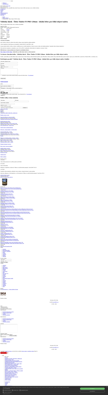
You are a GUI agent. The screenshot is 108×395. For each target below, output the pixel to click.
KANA (4, 275)
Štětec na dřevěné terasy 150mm (6, 199)
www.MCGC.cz (55, 302)
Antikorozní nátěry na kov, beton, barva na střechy (9, 133)
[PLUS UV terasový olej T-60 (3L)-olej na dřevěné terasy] (11, 188)
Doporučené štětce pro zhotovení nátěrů (7, 117)
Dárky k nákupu (3, 156)
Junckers (4, 274)
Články (1, 10)
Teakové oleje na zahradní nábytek (6, 127)
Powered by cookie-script (6, 393)
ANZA (4, 266)
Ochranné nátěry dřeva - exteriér (6, 131)
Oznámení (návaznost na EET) (8, 311)
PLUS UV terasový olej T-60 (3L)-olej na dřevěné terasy (10, 187)
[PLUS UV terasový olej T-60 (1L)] (4, 185)
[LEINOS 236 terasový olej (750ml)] (7, 191)
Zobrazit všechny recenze (5, 175)
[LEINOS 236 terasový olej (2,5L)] (6, 194)
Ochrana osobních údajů (7, 312)
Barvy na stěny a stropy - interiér (11, 371)
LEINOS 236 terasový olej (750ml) (6, 190)
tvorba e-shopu (24, 351)
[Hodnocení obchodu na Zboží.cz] (4, 353)
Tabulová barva (3, 154)
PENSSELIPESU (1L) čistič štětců (6, 227)
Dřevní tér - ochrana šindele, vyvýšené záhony (8, 129)
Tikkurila (4, 256)
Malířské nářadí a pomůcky (5, 148)
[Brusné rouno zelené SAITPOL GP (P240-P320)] (9, 240)
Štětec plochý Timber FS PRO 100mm (7, 196)
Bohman (4, 269)
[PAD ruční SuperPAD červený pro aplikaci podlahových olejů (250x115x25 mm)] (15, 213)
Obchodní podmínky (6, 314)
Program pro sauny (3, 152)
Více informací (30, 75)
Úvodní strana (2, 8)
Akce (6, 384)
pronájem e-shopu (31, 351)
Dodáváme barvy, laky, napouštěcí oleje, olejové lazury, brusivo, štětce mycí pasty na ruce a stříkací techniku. (19, 7)
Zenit (4, 286)
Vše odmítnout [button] (92, 391)
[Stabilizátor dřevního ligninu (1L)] (6, 222)
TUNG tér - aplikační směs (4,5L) (6, 230)
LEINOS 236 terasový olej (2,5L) (6, 193)
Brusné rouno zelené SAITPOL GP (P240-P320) (9, 239)
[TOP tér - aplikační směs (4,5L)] (6, 234)
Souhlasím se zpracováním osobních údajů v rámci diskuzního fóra (14, 94)
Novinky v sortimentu (6, 251)
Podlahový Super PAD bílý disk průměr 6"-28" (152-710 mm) (11, 218)
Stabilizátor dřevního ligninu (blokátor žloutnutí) (9, 119)
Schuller (7, 29)
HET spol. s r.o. (5, 273)
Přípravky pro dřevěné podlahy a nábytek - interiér (14, 370)
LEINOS (4, 249)
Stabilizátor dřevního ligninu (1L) (6, 221)
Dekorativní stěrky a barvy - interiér (6, 142)
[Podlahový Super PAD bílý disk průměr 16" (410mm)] (10, 216)
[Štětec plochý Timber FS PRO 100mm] (7, 197)
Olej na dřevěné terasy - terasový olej (7, 125)
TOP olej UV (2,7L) (4, 224)
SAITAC (4, 280)
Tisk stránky (6, 108)
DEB (4, 272)
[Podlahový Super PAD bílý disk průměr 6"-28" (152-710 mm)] (12, 219)
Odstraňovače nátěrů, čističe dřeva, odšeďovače (8, 112)
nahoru (1, 108)
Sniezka (4, 255)
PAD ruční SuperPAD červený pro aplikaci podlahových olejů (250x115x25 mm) (14, 212)
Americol (4, 254)
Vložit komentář (4, 81)
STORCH (4, 283)
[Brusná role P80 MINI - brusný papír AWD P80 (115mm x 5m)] (12, 243)
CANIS (4, 270)
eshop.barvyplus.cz (8, 351)
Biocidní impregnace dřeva (5, 121)
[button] (36, 392)
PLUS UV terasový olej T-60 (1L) (6, 177)
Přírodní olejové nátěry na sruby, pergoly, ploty (8, 123)
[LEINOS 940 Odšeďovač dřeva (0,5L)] (7, 237)
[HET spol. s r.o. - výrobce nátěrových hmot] (9, 289)
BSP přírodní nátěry (6, 250)
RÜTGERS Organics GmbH (8, 278)
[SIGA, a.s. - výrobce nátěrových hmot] (3, 296)
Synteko (4, 253)
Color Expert (5, 271)
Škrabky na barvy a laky (4, 115)
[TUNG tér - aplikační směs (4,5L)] (6, 231)
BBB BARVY (5, 268)
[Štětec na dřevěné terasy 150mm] (6, 200)
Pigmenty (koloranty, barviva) (5, 144)
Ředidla (1, 135)
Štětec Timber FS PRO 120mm (6, 51)
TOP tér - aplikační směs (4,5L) (6, 233)
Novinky (2, 9)
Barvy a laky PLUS (3, 6)
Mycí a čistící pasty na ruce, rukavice (7, 150)
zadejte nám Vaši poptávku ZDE (6, 246)
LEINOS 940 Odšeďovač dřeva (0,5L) (7, 236)
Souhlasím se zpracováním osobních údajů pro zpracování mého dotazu (14, 75)
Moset (4, 252)
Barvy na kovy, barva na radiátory (6, 146)
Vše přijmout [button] (92, 388)
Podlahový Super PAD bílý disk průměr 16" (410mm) (10, 215)
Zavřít (7, 356)
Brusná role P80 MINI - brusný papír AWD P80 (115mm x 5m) (11, 242)
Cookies (4, 313)
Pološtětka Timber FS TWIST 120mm (7, 202)
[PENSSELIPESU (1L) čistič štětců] (7, 228)
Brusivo (1, 110)
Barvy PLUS (5, 267)
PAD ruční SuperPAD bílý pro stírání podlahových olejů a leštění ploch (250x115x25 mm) (16, 209)
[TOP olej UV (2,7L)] (4, 225)
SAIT (4, 279)
